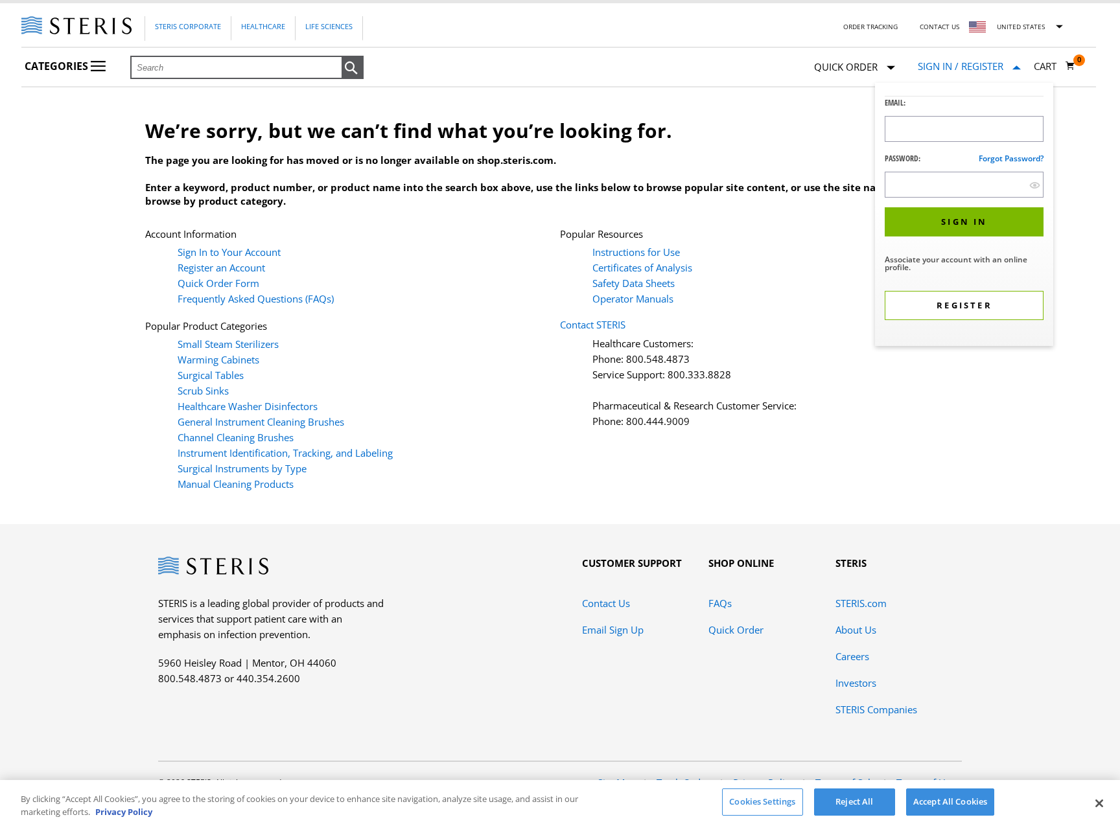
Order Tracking (870, 26)
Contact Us (939, 26)
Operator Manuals (632, 298)
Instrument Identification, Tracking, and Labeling (285, 452)
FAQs (720, 603)
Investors (855, 682)
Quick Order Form (218, 283)
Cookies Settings (762, 801)
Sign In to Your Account (229, 252)
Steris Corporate (188, 26)
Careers (852, 656)
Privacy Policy (123, 812)
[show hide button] (1034, 185)
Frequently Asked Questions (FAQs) (256, 298)
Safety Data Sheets (633, 283)
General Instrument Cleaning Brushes (261, 421)
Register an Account (221, 267)
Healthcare (263, 26)
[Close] (1099, 803)
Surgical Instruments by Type (242, 468)
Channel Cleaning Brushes (236, 437)
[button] (353, 68)
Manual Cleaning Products (236, 483)
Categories (58, 66)
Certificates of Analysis (642, 267)
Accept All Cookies (950, 801)
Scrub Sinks (203, 390)
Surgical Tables (211, 375)
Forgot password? (1011, 158)
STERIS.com (861, 603)
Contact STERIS (592, 324)
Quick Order (736, 629)
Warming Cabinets (218, 359)
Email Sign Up (613, 629)
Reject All (854, 801)
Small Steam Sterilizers (228, 344)
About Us (855, 629)
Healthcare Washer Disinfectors (248, 406)
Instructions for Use (636, 252)
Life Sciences (329, 26)
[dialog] (964, 216)
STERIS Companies (876, 709)
